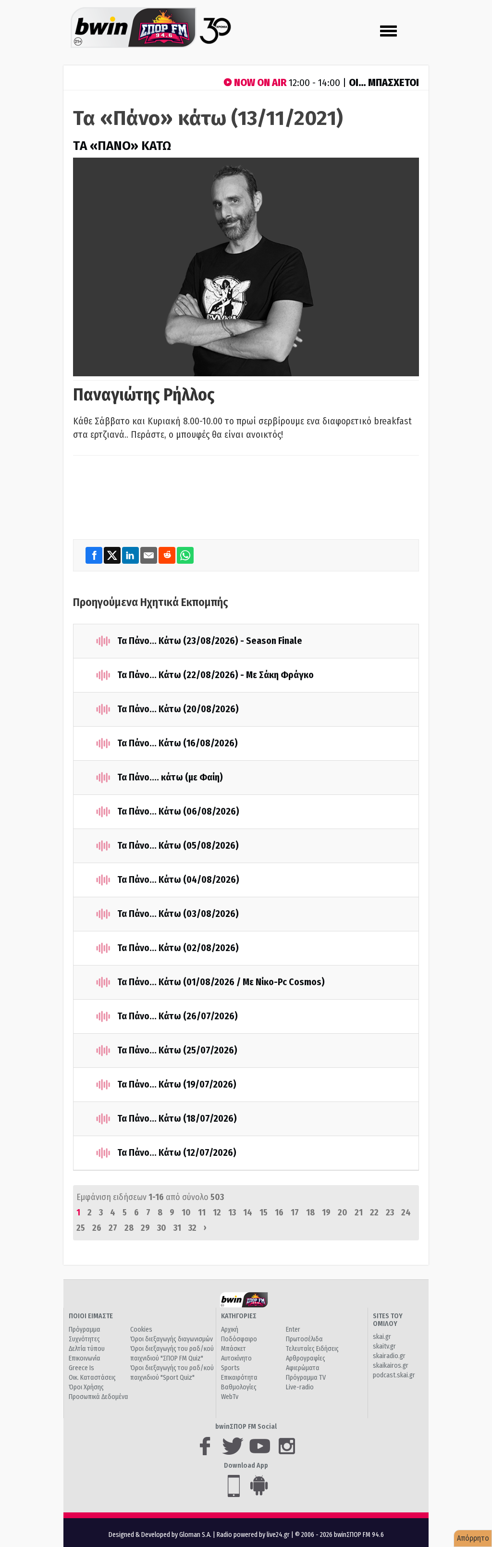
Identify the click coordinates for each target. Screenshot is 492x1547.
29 (145, 1228)
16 (279, 1212)
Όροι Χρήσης (86, 1387)
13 (232, 1212)
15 (263, 1212)
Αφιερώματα (303, 1368)
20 (342, 1212)
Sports (230, 1368)
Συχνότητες (84, 1339)
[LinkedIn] (131, 555)
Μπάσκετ (233, 1349)
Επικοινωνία (84, 1358)
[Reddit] (168, 555)
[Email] (149, 555)
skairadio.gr (389, 1356)
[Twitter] (113, 555)
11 (202, 1212)
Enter (293, 1329)
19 (326, 1212)
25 (80, 1228)
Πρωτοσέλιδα (304, 1339)
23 (390, 1212)
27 (113, 1228)
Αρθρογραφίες (305, 1358)
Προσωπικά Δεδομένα (98, 1397)
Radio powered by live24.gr (254, 1535)
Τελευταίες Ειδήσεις (312, 1349)
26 (96, 1228)
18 (310, 1212)
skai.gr (382, 1337)
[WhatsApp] (185, 555)
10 (186, 1212)
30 (161, 1228)
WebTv (229, 1397)
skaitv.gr (384, 1346)
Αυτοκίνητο (236, 1358)
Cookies (141, 1329)
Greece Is (81, 1368)
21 (359, 1212)
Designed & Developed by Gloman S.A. (160, 1535)
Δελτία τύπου (87, 1349)
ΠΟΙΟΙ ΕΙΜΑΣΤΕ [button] (91, 1316)
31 (177, 1228)
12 (217, 1212)
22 (374, 1212)
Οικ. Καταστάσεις (92, 1378)
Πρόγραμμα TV (306, 1378)
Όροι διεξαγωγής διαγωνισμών (171, 1339)
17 (295, 1212)
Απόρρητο (473, 1538)
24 (406, 1212)
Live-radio (300, 1387)
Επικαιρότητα (239, 1378)
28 (129, 1228)
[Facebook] (95, 555)
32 (192, 1228)
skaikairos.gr (390, 1365)
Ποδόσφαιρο (239, 1339)
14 (247, 1212)
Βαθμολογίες (239, 1387)
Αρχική (229, 1329)
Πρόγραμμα (84, 1329)
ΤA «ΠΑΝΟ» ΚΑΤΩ (122, 145)
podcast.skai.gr (394, 1375)
